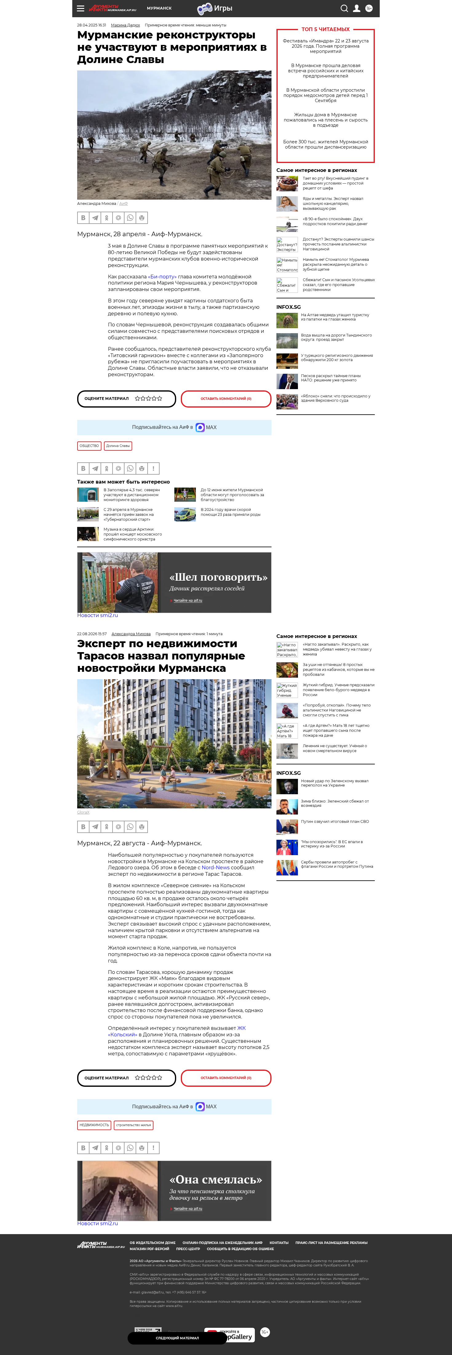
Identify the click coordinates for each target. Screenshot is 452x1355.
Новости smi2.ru (97, 615)
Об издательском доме (153, 1243)
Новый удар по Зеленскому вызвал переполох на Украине (335, 783)
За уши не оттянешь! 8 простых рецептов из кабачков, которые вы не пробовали (339, 669)
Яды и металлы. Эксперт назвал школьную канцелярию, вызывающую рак (333, 203)
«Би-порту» (163, 277)
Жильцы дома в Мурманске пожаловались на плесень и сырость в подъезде (326, 120)
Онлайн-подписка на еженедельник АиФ (223, 1243)
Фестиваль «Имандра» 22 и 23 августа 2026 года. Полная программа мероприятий (326, 46)
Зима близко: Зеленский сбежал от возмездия (335, 803)
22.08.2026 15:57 (92, 634)
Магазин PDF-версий (149, 1249)
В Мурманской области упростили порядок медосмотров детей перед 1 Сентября (325, 95)
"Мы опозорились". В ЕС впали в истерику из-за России (332, 844)
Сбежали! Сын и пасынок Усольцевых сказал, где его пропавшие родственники (339, 284)
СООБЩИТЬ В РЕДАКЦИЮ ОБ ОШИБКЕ (240, 1249)
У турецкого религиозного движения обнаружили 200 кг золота (337, 357)
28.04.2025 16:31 (91, 25)
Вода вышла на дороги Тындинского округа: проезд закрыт (336, 337)
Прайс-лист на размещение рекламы (331, 1243)
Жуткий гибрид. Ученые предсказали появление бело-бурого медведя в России (339, 690)
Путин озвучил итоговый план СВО (335, 821)
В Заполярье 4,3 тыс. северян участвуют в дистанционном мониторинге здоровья (132, 495)
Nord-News (216, 868)
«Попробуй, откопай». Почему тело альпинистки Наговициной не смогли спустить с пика (337, 710)
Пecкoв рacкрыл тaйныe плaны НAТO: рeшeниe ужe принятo (331, 378)
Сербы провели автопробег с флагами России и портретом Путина (337, 864)
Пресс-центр (188, 1249)
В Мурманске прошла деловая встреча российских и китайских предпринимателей (325, 71)
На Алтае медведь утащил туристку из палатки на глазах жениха (335, 317)
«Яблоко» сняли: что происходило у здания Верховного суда (336, 398)
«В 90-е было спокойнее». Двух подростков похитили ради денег (335, 221)
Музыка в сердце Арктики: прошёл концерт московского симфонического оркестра (133, 534)
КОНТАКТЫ (279, 1243)
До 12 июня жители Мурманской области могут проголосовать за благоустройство (232, 495)
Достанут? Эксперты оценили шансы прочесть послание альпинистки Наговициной (338, 244)
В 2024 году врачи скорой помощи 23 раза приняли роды (230, 512)
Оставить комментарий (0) (226, 399)
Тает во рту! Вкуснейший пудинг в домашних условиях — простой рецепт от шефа (335, 183)
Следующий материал (177, 1338)
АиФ (123, 203)
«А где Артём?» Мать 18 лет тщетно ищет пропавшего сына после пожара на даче (336, 730)
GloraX (83, 812)
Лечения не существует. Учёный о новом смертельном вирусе (335, 748)
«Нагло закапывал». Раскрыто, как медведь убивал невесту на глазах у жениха (337, 649)
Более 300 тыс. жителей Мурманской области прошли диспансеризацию (325, 144)
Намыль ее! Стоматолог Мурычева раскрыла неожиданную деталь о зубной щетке (336, 264)
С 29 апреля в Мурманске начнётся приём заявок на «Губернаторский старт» (129, 514)
